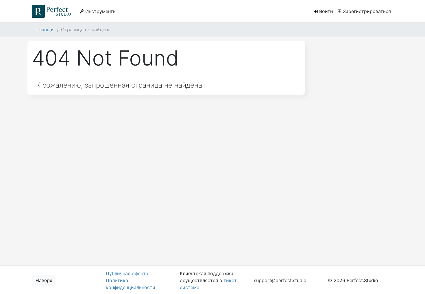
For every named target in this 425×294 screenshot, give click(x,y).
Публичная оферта (127, 273)
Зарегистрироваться (366, 11)
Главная (45, 29)
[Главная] (52, 11)
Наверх (44, 280)
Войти (325, 11)
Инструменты (100, 11)
